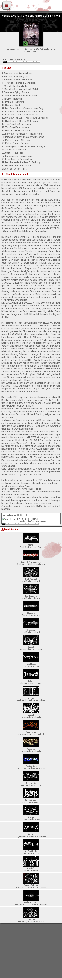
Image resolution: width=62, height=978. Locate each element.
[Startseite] (31, 6)
